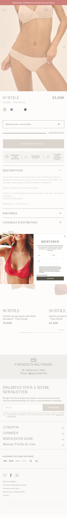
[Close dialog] (64, 236)
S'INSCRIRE (50, 278)
